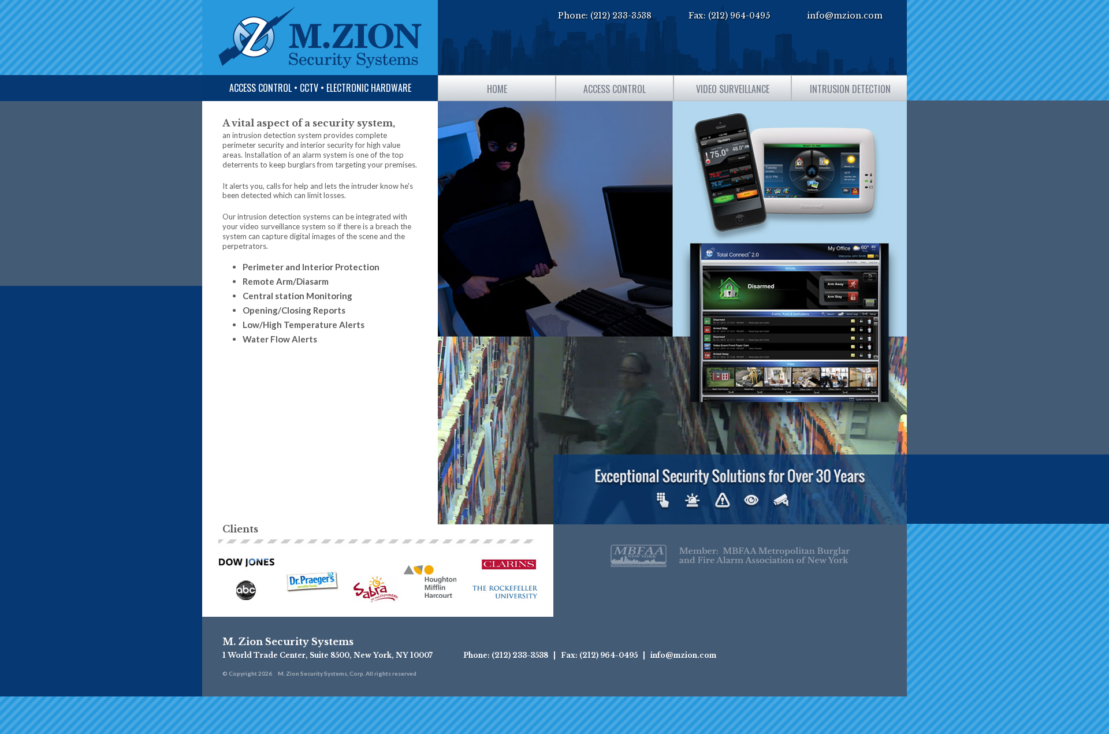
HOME (497, 89)
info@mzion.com (845, 15)
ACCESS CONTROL (614, 89)
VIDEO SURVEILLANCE (732, 89)
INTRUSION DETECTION (850, 89)
